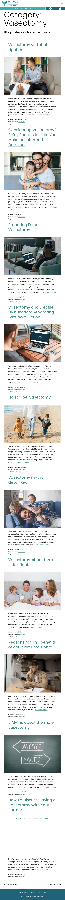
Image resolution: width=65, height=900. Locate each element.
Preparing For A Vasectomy (22, 227)
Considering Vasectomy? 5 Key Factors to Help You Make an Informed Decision (32, 137)
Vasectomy (21, 122)
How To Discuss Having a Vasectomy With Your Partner (32, 805)
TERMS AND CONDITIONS (38, 892)
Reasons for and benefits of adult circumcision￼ (32, 645)
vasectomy (16, 124)
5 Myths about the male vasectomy (31, 725)
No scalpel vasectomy (29, 397)
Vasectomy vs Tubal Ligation (27, 47)
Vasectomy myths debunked (25, 480)
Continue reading (43, 115)
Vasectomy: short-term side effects (30, 562)
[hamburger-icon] (61, 3)
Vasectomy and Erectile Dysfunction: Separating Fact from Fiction (31, 312)
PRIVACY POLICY (24, 892)
